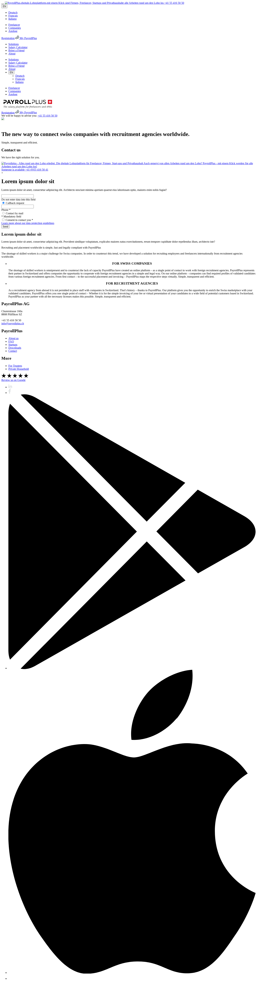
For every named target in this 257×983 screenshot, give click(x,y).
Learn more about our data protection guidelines (27, 223)
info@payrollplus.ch (12, 323)
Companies (14, 27)
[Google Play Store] (132, 668)
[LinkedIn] (10, 387)
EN (4, 6)
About (11, 53)
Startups (12, 344)
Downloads (14, 347)
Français (13, 15)
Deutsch (12, 12)
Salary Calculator (17, 47)
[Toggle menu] (2, 3)
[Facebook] (9, 392)
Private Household (18, 368)
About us (13, 338)
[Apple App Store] (132, 972)
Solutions (13, 44)
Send (5, 226)
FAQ (11, 341)
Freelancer (14, 24)
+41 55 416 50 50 (174, 2)
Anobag (12, 31)
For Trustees (15, 365)
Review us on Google (13, 380)
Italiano (12, 18)
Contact (12, 350)
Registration (8, 38)
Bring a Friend (16, 50)
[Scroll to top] (2, 119)
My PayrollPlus (28, 38)
